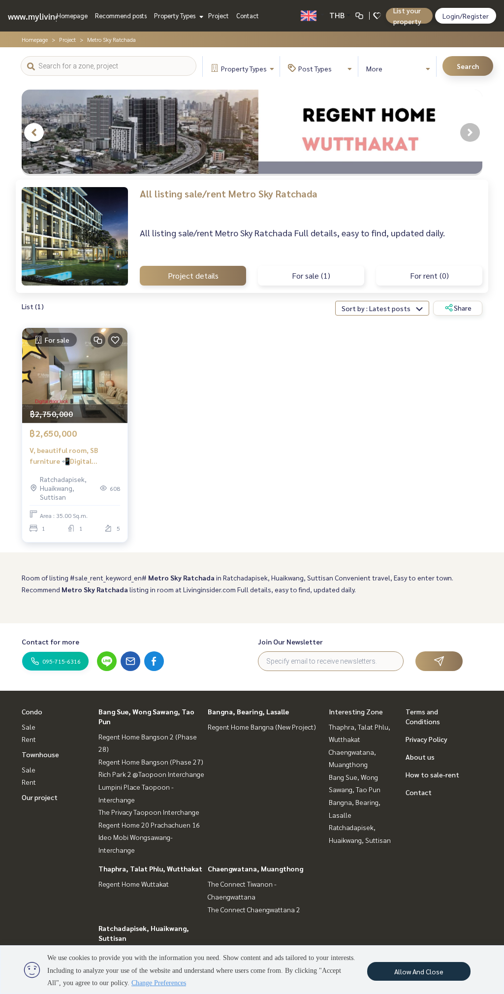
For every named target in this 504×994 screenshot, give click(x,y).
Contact (247, 15)
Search (468, 66)
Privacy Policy (426, 739)
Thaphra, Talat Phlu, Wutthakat (150, 868)
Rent (29, 739)
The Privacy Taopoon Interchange (148, 811)
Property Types (175, 15)
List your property (407, 16)
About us (420, 756)
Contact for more (50, 641)
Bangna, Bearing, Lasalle (248, 711)
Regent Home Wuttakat (133, 883)
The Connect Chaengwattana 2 (254, 909)
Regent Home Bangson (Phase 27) (150, 761)
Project (218, 15)
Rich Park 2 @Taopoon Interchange (151, 774)
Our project (40, 797)
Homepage (72, 15)
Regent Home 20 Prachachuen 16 (149, 824)
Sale (28, 726)
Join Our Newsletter (290, 641)
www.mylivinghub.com (51, 16)
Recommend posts (121, 15)
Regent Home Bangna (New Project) (262, 726)
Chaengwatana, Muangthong (255, 868)
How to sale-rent (432, 774)
